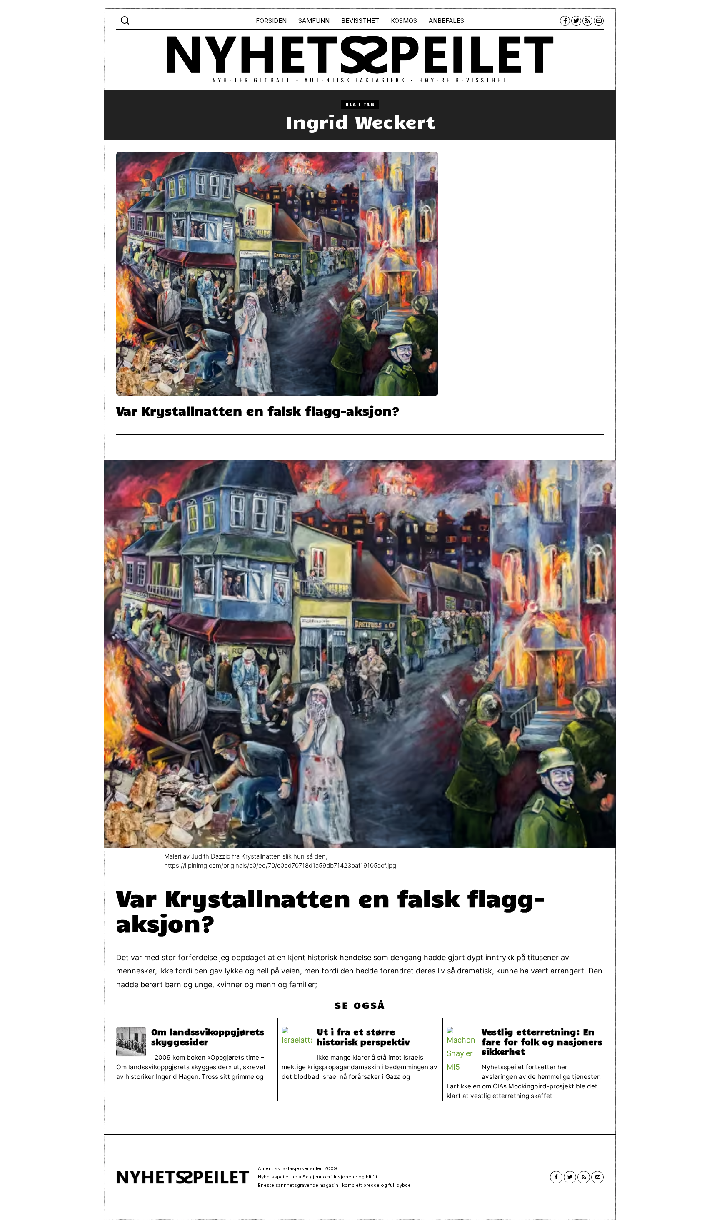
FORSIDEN (271, 21)
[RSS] (587, 21)
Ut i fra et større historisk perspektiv (363, 1036)
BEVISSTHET (360, 21)
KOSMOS (404, 21)
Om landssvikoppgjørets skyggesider (207, 1036)
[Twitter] (576, 21)
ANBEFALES (446, 21)
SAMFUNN (314, 21)
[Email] (599, 21)
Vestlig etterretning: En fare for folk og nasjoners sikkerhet (542, 1041)
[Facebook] (565, 21)
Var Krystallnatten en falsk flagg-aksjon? (258, 410)
